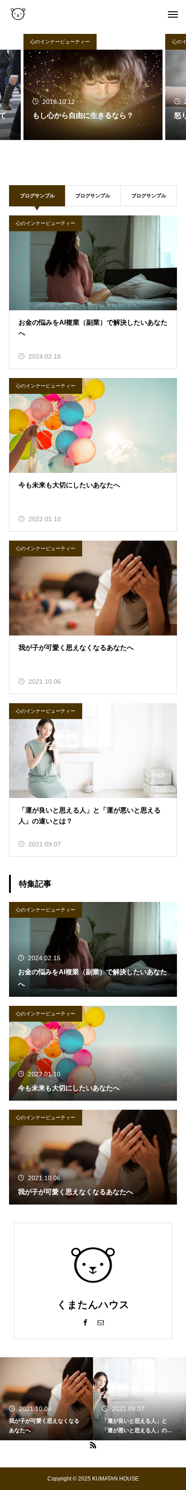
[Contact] (100, 1322)
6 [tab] (115, 150)
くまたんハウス (93, 1304)
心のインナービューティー (60, 41)
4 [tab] (97, 150)
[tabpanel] (93, 87)
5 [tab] (106, 150)
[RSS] (93, 1444)
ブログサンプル (92, 195)
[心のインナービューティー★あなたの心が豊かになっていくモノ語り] (18, 14)
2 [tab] (79, 150)
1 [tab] (70, 150)
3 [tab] (88, 150)
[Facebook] (85, 1322)
